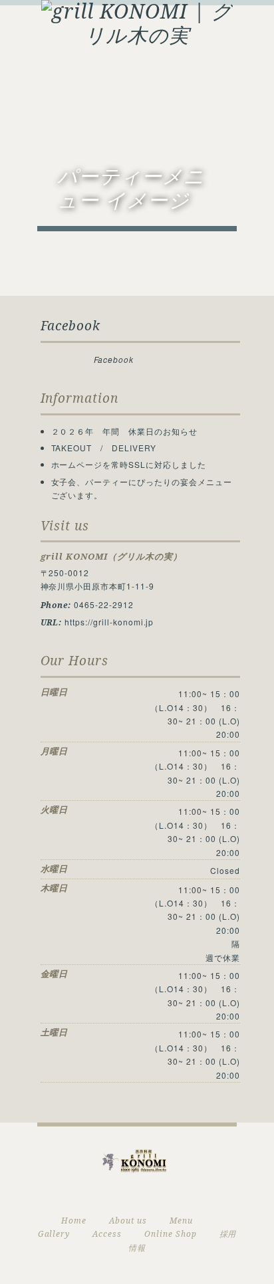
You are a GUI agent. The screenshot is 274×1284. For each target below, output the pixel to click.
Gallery (54, 1234)
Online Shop (170, 1234)
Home (73, 1221)
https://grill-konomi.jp (109, 621)
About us (128, 1221)
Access (107, 1234)
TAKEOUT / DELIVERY (103, 447)
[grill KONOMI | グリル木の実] (137, 22)
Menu (181, 1221)
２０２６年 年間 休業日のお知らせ (124, 431)
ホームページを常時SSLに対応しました (128, 464)
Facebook (71, 326)
